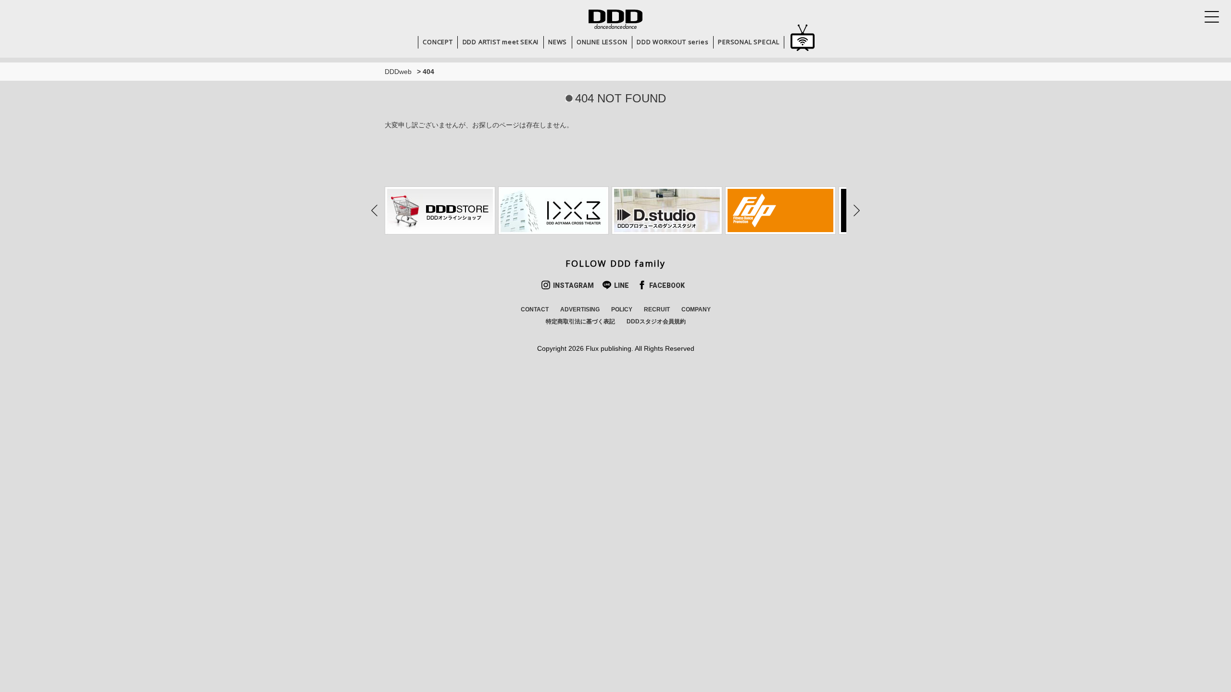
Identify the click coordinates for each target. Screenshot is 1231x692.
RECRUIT (657, 309)
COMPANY (696, 309)
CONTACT (535, 309)
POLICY (621, 309)
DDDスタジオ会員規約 (656, 321)
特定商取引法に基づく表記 (580, 321)
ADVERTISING (580, 309)
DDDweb (398, 71)
